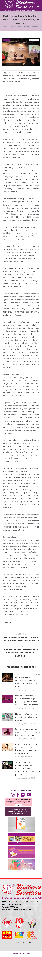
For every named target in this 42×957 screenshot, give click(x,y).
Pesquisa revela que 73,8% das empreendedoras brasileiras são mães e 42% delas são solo (27, 748)
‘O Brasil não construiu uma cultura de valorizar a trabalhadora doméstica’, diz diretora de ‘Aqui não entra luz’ (27, 680)
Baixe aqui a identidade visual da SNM (19, 943)
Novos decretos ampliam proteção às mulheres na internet (26, 717)
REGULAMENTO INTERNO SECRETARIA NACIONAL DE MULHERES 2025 (18, 811)
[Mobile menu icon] (38, 6)
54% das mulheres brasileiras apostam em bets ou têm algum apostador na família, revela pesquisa (27, 768)
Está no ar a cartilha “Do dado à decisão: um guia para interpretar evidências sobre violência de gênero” (27, 700)
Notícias (6, 40)
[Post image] (7, 677)
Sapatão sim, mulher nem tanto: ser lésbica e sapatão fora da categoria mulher (27, 732)
